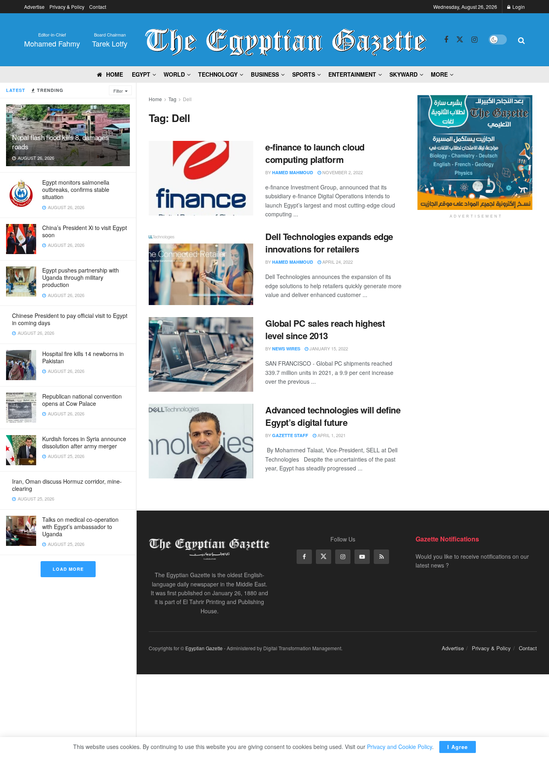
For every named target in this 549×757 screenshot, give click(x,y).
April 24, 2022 (337, 261)
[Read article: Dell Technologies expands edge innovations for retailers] (201, 267)
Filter (118, 91)
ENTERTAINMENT (352, 74)
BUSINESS (265, 74)
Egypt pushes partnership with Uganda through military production (80, 277)
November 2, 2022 (342, 172)
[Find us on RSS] (381, 556)
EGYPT (141, 74)
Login (518, 6)
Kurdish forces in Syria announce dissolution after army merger (84, 442)
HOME (114, 74)
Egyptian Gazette (204, 648)
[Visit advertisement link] (476, 152)
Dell (187, 99)
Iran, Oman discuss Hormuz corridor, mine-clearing (67, 484)
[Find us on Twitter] (459, 39)
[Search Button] (521, 40)
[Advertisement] (476, 287)
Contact (97, 6)
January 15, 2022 (328, 348)
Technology (218, 74)
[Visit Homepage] (285, 40)
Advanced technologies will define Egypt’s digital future (332, 416)
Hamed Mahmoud (292, 172)
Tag (172, 99)
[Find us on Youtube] (362, 556)
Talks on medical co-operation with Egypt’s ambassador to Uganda (80, 526)
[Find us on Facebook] (446, 39)
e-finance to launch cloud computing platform (315, 153)
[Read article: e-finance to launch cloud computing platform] (201, 178)
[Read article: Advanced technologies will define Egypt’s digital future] (201, 441)
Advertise (34, 6)
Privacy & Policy (66, 6)
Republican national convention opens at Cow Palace (82, 399)
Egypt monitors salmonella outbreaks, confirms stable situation (75, 189)
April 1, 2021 (331, 435)
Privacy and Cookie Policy (399, 747)
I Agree (457, 747)
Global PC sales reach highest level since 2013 (325, 329)
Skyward (403, 74)
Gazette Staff (290, 435)
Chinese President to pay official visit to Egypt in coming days (69, 319)
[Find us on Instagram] (474, 39)
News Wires (286, 349)
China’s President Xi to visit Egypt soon (84, 231)
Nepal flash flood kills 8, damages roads (60, 141)
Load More (68, 569)
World (174, 74)
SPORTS (303, 74)
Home (155, 99)
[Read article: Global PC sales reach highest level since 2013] (201, 354)
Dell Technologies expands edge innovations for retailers (329, 242)
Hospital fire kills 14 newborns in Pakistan (83, 357)
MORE (439, 74)
